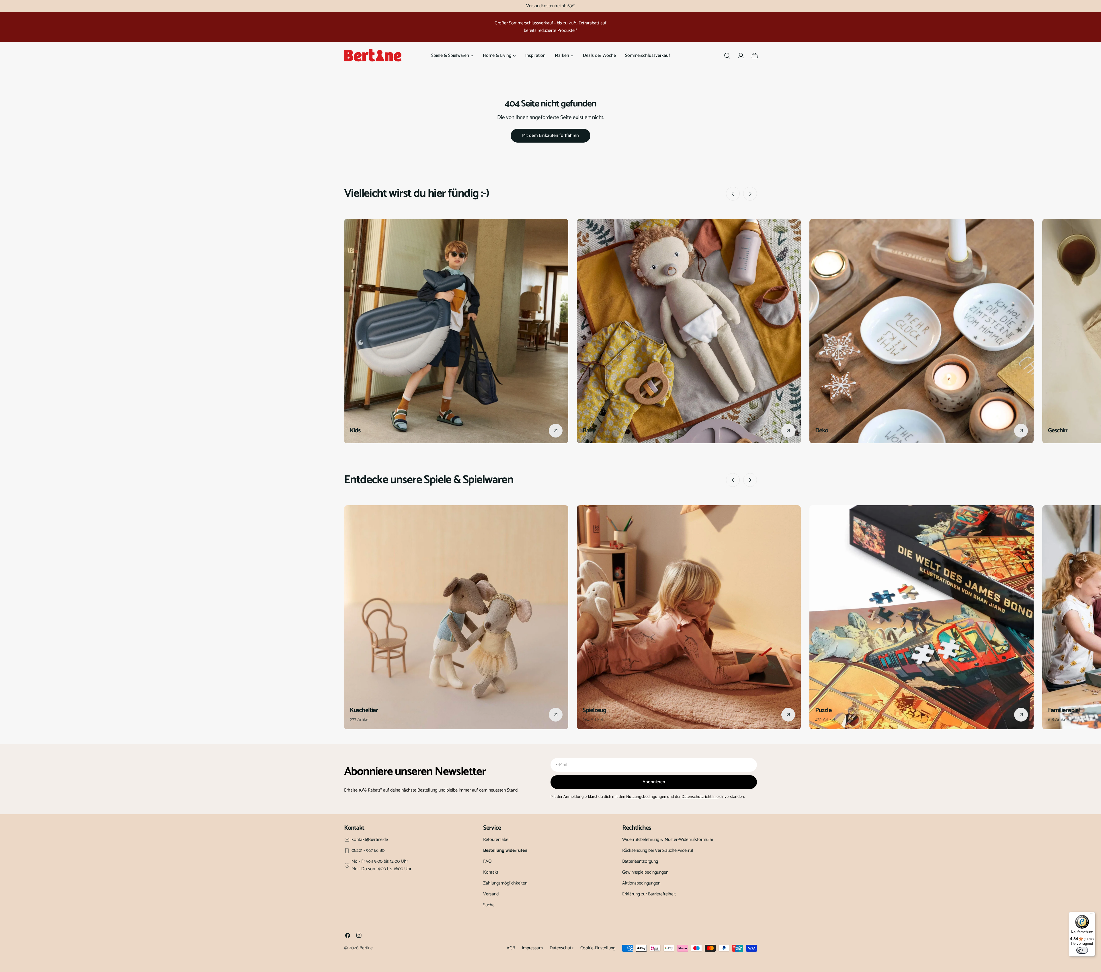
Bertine (366, 948)
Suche (489, 905)
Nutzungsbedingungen (646, 796)
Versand (491, 894)
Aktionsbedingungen (641, 883)
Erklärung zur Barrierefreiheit (649, 894)
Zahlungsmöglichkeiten (505, 883)
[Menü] (1091, 915)
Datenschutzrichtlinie (700, 796)
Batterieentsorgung (640, 861)
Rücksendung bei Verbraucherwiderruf (657, 850)
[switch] (1082, 950)
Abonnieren (654, 782)
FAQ (487, 861)
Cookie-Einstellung (597, 948)
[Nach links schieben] (733, 194)
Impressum (532, 948)
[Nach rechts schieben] (750, 194)
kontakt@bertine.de (370, 839)
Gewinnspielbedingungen (645, 872)
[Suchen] (727, 55)
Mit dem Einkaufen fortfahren (550, 135)
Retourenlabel (496, 839)
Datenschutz (561, 948)
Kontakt (490, 872)
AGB (511, 948)
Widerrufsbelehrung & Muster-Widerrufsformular (667, 839)
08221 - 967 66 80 (368, 850)
